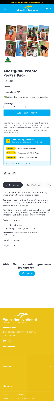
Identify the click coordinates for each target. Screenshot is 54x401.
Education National (16, 394)
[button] (48, 8)
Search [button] (28, 273)
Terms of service (35, 398)
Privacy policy (21, 398)
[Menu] (5, 8)
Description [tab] (14, 185)
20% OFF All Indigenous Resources (25, 2)
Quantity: (8, 103)
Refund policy (8, 398)
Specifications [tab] (33, 185)
